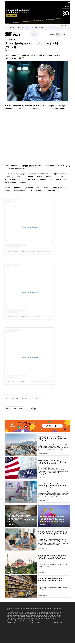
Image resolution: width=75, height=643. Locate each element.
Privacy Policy (11, 622)
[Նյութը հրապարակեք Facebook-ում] (26, 409)
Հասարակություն (10, 39)
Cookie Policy (58, 622)
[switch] (58, 34)
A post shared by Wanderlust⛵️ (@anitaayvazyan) (20, 251)
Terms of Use (35, 622)
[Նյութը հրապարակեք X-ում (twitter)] (35, 409)
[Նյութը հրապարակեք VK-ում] (31, 409)
